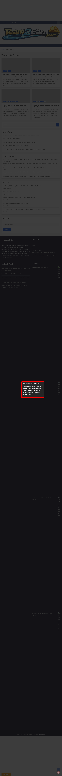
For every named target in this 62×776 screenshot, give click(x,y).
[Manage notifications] (58, 772)
